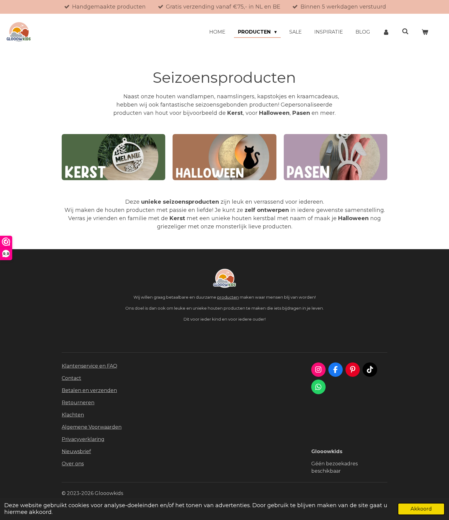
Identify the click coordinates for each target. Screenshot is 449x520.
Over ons (73, 464)
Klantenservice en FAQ (89, 366)
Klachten (73, 415)
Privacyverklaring (83, 439)
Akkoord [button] (421, 509)
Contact (71, 378)
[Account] (386, 32)
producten (228, 297)
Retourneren (78, 402)
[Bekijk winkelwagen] (425, 32)
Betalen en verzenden (89, 390)
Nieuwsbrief (76, 451)
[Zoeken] (405, 31)
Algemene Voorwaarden (92, 427)
